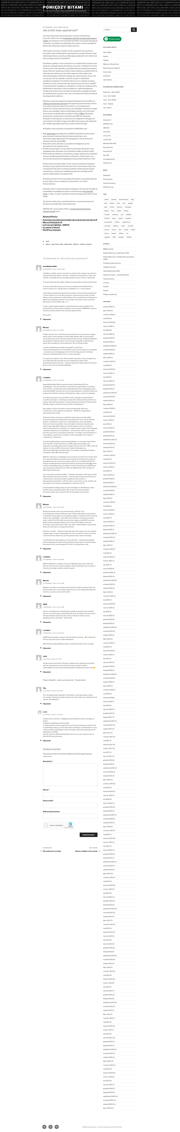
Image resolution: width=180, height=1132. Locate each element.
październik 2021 (109, 533)
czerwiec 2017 (108, 737)
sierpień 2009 (108, 1104)
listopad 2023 (107, 436)
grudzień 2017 (108, 713)
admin (106, 199)
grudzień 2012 (108, 948)
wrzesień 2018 (108, 678)
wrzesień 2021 (108, 537)
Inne (104, 132)
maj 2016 (106, 787)
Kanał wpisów (107, 179)
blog (132, 199)
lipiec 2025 (107, 357)
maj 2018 (106, 694)
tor (127, 233)
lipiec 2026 (107, 310)
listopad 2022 (107, 482)
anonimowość (123, 199)
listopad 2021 (107, 529)
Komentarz (48, 761)
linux (112, 211)
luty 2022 (106, 518)
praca (114, 218)
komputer (128, 207)
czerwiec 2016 (108, 783)
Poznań (106, 218)
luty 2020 (106, 611)
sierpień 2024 (107, 400)
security (130, 226)
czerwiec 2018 (108, 690)
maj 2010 (106, 1069)
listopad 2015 (107, 811)
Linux (105, 136)
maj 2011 (106, 1022)
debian (112, 203)
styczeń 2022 (107, 522)
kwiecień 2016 (108, 791)
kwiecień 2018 (108, 697)
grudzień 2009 (108, 1088)
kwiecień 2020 (108, 604)
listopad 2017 (107, 717)
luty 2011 (106, 1034)
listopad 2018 (107, 670)
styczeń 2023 (107, 475)
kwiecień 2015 (108, 838)
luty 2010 (106, 1081)
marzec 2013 (107, 936)
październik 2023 (109, 439)
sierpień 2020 (107, 588)
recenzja (107, 226)
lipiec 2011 (106, 1014)
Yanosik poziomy (108, 279)
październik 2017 (109, 721)
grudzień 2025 (108, 338)
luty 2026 (106, 330)
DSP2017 (106, 124)
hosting (55, 244)
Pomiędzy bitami (63, 7)
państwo (115, 214)
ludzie (119, 211)
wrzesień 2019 (108, 631)
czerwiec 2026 (108, 314)
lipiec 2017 (106, 733)
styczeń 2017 (107, 756)
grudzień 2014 (108, 854)
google (130, 203)
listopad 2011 (107, 998)
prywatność (108, 222)
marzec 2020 (107, 608)
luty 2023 (106, 471)
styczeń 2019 (107, 662)
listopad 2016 (107, 764)
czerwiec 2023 (108, 455)
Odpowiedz (47, 319)
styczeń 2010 (107, 1084)
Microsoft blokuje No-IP (52, 222)
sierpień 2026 (107, 307)
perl (62, 244)
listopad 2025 (107, 342)
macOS (105, 139)
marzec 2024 (107, 420)
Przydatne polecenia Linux (112, 263)
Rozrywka (106, 147)
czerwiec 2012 (108, 971)
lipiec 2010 (107, 1061)
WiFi (114, 237)
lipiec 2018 (107, 686)
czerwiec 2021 (108, 549)
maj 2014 (106, 881)
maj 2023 (106, 459)
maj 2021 (106, 553)
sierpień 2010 (107, 1057)
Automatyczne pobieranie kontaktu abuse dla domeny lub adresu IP (70, 220)
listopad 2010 (107, 1045)
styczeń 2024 (107, 428)
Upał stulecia (107, 80)
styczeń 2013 (107, 944)
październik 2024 (109, 393)
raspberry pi (126, 222)
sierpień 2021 (107, 541)
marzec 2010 (107, 1077)
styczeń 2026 (107, 334)
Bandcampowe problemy (111, 68)
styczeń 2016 (107, 803)
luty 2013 (106, 940)
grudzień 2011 (108, 995)
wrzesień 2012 (108, 959)
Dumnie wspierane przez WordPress (110, 1127)
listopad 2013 (107, 905)
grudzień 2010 (108, 1041)
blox (105, 203)
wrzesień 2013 (108, 912)
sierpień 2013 (107, 916)
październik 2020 (109, 580)
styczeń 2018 (107, 709)
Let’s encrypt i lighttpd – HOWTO (56, 225)
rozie (66, 27)
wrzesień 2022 (108, 490)
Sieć (47, 241)
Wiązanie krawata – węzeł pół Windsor (116, 275)
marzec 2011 (107, 1030)
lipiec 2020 (107, 592)
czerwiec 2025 (108, 361)
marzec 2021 (107, 561)
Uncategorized (108, 159)
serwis (114, 229)
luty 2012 (106, 987)
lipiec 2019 (107, 639)
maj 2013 (106, 928)
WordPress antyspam (52, 230)
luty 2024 (106, 424)
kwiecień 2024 (108, 416)
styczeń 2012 (107, 991)
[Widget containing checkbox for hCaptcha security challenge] (58, 825)
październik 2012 (109, 955)
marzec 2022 (107, 514)
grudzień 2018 (108, 666)
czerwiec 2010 (108, 1065)
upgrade (107, 237)
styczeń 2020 (107, 615)
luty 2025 (106, 377)
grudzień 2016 (108, 760)
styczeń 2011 (107, 1038)
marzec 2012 (107, 983)
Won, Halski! (107, 52)
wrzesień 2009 (108, 1100)
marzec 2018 (107, 701)
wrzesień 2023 (108, 443)
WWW (129, 237)
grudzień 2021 (108, 525)
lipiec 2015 (107, 826)
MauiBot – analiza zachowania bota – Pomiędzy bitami (68, 680)
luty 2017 (106, 752)
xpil (104, 108)
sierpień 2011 (107, 1010)
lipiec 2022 (107, 498)
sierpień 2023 (107, 447)
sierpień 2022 (107, 494)
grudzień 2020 (108, 572)
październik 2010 (109, 1049)
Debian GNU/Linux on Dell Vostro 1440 (116, 253)
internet (119, 207)
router (123, 226)
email (48, 244)
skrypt (76, 244)
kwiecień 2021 (108, 557)
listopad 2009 (108, 1092)
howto (112, 207)
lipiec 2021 (106, 545)
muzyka (107, 214)
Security (106, 151)
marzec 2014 (107, 889)
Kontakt (106, 286)
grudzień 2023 (108, 432)
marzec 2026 (107, 326)
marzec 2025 (107, 373)
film (124, 203)
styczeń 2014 (107, 897)
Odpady (105, 60)
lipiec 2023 (107, 451)
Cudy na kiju (107, 72)
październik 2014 (109, 862)
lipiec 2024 (107, 404)
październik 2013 (109, 909)
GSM (105, 128)
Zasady (105, 290)
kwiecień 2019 (108, 651)
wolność (121, 237)
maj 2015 (106, 834)
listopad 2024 (107, 389)
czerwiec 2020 (108, 596)
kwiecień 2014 (108, 885)
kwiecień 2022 (108, 510)
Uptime (105, 56)
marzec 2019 (107, 654)
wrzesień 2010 (108, 1053)
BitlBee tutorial (108, 249)
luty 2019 (106, 658)
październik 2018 (109, 674)
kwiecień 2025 (108, 369)
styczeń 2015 (107, 850)
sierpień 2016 (107, 776)
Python (117, 222)
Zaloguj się (106, 175)
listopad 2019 (107, 623)
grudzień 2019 (108, 619)
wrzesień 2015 (108, 819)
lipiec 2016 (107, 780)
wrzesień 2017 (108, 725)
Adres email (48, 801)
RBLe (82, 114)
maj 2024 (106, 412)
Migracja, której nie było (111, 64)
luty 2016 (106, 799)
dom (118, 203)
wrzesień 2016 (108, 772)
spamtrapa (51, 134)
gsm (105, 207)
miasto (126, 211)
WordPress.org (108, 187)
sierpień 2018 (107, 682)
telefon (121, 233)
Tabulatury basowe (109, 267)
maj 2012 (106, 975)
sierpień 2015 (107, 822)
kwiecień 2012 (108, 979)
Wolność (106, 163)
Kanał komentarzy (109, 183)
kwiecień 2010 (108, 1073)
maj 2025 (106, 365)
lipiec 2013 (107, 920)
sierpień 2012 (107, 963)
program (128, 218)
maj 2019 (106, 647)
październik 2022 (109, 486)
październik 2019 (109, 627)
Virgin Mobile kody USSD (111, 271)
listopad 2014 (107, 858)
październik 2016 (109, 768)
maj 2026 (106, 318)
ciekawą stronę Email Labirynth (55, 104)
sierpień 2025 (107, 354)
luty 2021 (106, 565)
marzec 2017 (107, 748)
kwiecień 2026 (108, 322)
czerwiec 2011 (108, 1018)
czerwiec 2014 (108, 877)
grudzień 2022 (108, 479)
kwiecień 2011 (108, 1026)
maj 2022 (106, 506)
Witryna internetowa (51, 812)
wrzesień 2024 (108, 396)
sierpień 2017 (107, 729)
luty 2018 (106, 705)
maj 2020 (106, 600)
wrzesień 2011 (108, 1006)
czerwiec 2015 (108, 830)
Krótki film (106, 76)
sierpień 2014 (107, 869)
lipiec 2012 (106, 967)
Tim (44, 688)
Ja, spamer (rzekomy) (51, 227)
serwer (106, 229)
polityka (128, 214)
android (113, 199)
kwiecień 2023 (108, 463)
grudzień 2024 (108, 385)
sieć (120, 229)
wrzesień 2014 (108, 866)
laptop (106, 211)
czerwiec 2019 (108, 643)
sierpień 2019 (107, 635)
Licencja (106, 283)
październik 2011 (108, 1002)
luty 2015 (106, 846)
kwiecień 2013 (108, 932)
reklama (68, 244)
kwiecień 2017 (108, 744)
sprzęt (133, 229)
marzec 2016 (107, 795)
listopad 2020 (107, 576)
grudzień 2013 (108, 901)
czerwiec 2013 (108, 924)
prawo (121, 218)
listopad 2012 (107, 951)
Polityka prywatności (110, 294)
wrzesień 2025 (108, 350)
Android (105, 120)
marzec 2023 (107, 467)
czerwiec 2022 (108, 502)
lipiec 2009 (107, 1108)
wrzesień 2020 (108, 584)
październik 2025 (109, 346)
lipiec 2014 (107, 873)
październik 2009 (109, 1096)
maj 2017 (106, 740)
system (113, 233)
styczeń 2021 (107, 568)
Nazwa (46, 790)
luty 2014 (106, 893)
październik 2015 (109, 815)
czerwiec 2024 (108, 408)
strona (89, 244)
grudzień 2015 (108, 807)
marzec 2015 (107, 842)
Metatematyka (108, 143)
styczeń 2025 (107, 381)
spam (82, 244)
